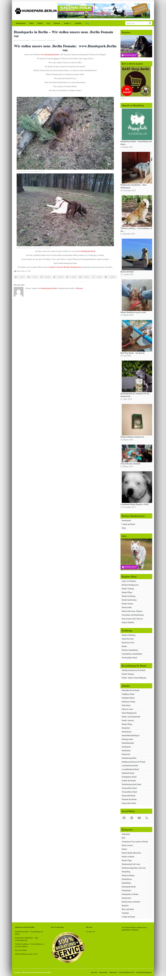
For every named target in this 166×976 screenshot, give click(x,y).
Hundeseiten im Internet (131, 901)
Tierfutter (125, 913)
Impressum (113, 972)
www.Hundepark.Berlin (49, 54)
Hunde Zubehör (128, 622)
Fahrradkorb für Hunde (131, 690)
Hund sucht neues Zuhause (132, 611)
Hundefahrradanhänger (131, 735)
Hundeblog (126, 871)
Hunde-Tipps (22, 40)
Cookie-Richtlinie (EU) (126, 972)
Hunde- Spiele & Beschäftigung (134, 677)
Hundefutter (126, 883)
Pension (57, 23)
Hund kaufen (127, 607)
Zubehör (78, 23)
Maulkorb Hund (128, 773)
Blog (87, 23)
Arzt (48, 23)
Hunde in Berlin (128, 856)
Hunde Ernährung (129, 635)
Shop (124, 528)
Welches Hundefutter (130, 650)
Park (44, 40)
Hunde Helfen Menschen (131, 852)
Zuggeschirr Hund (129, 803)
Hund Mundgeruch (129, 713)
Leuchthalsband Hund (130, 769)
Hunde (41, 40)
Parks (31, 23)
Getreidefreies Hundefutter (132, 653)
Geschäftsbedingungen (144, 972)
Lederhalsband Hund (130, 765)
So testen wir (90, 931)
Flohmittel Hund (128, 697)
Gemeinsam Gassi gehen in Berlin (135, 841)
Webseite (79, 288)
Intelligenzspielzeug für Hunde (133, 670)
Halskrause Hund (128, 701)
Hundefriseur (127, 879)
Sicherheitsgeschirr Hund (131, 784)
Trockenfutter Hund (129, 657)
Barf (123, 837)
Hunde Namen (127, 603)
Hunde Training (128, 588)
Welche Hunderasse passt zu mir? (26, 954)
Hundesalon (126, 898)
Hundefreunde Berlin (49, 288)
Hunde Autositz (128, 720)
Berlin (38, 40)
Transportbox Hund (129, 788)
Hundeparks (27, 40)
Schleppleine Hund (129, 776)
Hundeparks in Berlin (130, 894)
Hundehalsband (128, 743)
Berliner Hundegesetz (130, 584)
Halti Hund (126, 705)
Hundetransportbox (129, 758)
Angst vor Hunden (129, 581)
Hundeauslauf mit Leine (131, 864)
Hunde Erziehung (128, 596)
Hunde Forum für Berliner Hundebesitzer (66, 267)
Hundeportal (20, 23)
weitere (67, 23)
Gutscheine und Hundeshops (133, 615)
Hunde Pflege (127, 592)
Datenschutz (103, 972)
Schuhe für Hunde (129, 780)
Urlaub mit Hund (128, 524)
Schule (40, 23)
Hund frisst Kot (128, 638)
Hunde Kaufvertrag (129, 599)
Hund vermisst (127, 845)
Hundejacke (126, 746)
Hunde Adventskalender (131, 716)
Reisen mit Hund (21, 950)
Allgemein (126, 834)
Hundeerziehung (128, 875)
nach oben (94, 972)
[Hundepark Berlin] (35, 10)
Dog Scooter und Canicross (132, 618)
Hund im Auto (127, 709)
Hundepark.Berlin (129, 886)
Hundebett (126, 728)
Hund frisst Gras (128, 642)
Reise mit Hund (128, 909)
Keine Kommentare (51, 40)
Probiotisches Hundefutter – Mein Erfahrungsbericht (26, 939)
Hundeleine (126, 750)
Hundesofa (126, 754)
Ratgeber (125, 905)
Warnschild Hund (128, 795)
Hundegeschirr (127, 739)
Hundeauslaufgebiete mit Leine (134, 867)
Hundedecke (126, 731)
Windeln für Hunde (129, 799)
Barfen (124, 646)
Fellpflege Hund (128, 694)
